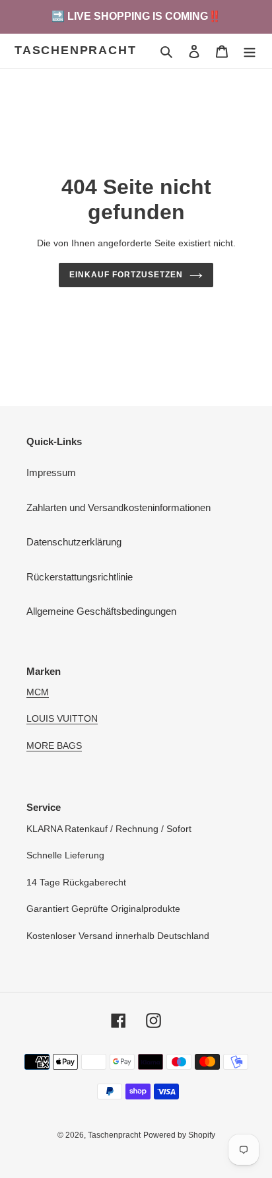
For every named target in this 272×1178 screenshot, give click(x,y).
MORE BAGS (54, 745)
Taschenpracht (75, 50)
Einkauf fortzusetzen (125, 274)
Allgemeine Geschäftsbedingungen (101, 611)
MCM (37, 692)
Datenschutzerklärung (73, 541)
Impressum (51, 472)
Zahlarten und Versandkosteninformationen (118, 507)
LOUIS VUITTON (62, 718)
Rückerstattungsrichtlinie (79, 576)
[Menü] (249, 51)
